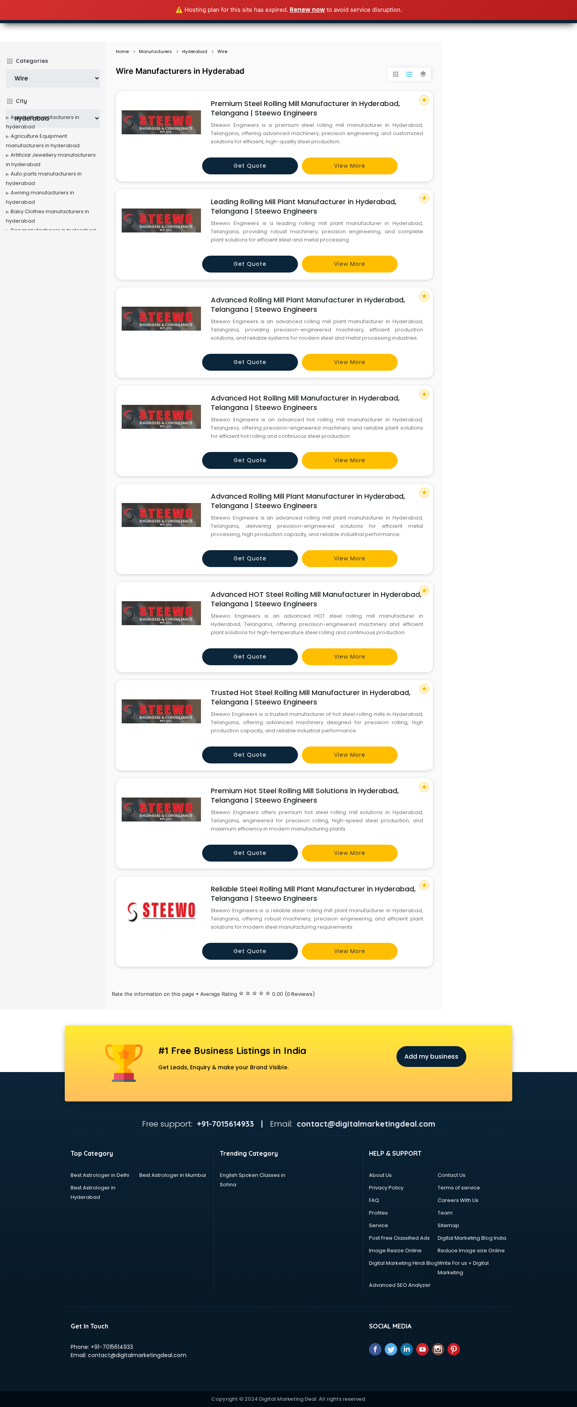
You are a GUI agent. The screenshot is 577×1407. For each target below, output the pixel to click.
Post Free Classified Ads (399, 1238)
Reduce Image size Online (471, 1250)
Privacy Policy (386, 1187)
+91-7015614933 (112, 1347)
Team (445, 1213)
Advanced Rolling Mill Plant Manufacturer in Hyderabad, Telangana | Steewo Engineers (308, 304)
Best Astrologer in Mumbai (172, 1175)
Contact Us (452, 1175)
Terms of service (459, 1187)
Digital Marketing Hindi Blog (403, 1263)
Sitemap (448, 1225)
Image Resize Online (395, 1250)
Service (378, 1225)
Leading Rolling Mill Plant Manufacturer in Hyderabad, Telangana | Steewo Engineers (303, 206)
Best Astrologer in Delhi (100, 1175)
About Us (380, 1175)
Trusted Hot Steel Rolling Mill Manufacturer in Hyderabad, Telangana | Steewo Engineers (311, 697)
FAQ (374, 1200)
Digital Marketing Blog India (472, 1238)
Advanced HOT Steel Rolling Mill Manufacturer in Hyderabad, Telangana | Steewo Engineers (316, 599)
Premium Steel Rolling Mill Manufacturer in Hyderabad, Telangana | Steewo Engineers (305, 108)
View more (349, 166)
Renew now (307, 9)
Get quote (250, 166)
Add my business (431, 1056)
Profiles (378, 1213)
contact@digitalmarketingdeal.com (137, 1355)
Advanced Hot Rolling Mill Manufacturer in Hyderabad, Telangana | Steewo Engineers (305, 402)
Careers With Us (458, 1200)
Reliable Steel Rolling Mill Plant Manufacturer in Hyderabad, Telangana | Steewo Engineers (313, 893)
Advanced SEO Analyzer (400, 1285)
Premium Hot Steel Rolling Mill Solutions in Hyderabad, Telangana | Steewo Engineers (305, 795)
